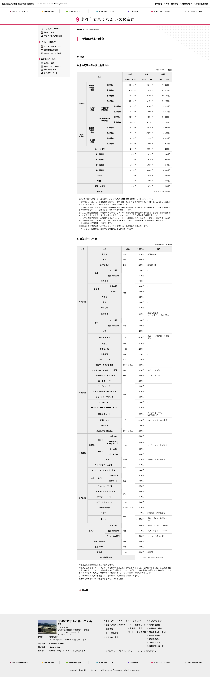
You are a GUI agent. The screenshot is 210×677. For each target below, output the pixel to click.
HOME (79, 30)
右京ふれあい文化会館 (162, 11)
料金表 (85, 590)
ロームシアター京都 (194, 11)
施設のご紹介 (49, 32)
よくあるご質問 (112, 637)
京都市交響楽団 (202, 4)
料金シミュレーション (52, 66)
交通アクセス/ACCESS (53, 36)
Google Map (55, 647)
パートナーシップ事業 (52, 53)
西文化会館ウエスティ (107, 11)
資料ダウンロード (50, 73)
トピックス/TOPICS (52, 29)
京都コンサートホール (20, 11)
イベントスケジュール (52, 46)
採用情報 (158, 4)
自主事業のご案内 (51, 50)
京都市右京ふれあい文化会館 (108, 19)
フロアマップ (154, 642)
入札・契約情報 (172, 4)
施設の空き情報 (50, 70)
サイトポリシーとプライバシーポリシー (120, 651)
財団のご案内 (187, 4)
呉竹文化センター (75, 11)
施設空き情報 (154, 635)
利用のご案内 (49, 63)
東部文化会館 (49, 11)
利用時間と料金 (155, 628)
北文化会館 (134, 11)
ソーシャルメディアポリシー (148, 651)
